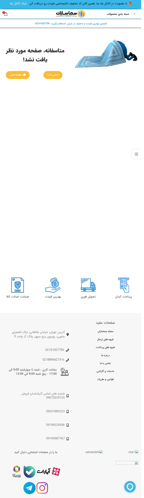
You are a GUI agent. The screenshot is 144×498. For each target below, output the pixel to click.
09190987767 (55, 438)
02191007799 (54, 350)
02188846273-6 (53, 359)
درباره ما (105, 355)
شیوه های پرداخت (105, 347)
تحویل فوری (88, 296)
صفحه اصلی (16, 75)
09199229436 (55, 425)
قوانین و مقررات (105, 379)
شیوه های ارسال (105, 339)
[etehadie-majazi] (127, 472)
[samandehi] (94, 452)
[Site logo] (70, 13)
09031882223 (55, 411)
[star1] (133, 452)
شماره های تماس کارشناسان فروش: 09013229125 (43, 395)
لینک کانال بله (18, 3)
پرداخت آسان (123, 296)
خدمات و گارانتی (105, 371)
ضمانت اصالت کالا (17, 296)
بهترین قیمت (53, 296)
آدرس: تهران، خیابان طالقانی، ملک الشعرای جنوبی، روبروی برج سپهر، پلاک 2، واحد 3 (38, 334)
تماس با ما (53, 75)
